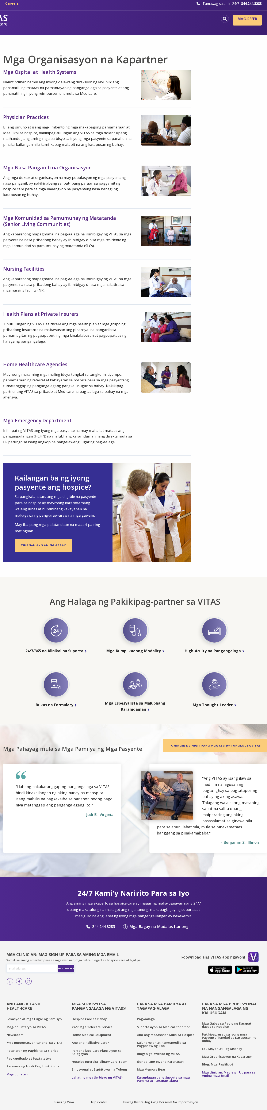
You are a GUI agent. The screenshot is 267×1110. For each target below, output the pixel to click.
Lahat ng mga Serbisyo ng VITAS (97, 1077)
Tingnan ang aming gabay (43, 545)
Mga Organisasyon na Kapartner (227, 1056)
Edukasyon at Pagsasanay (222, 1049)
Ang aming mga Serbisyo (191, 19)
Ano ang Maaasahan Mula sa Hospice (165, 1035)
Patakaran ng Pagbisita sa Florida (32, 1050)
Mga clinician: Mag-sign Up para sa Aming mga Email (229, 1074)
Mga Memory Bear (151, 1069)
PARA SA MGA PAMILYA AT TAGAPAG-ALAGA (162, 1006)
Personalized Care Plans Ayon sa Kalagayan (97, 1052)
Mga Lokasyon (50, 19)
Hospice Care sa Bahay (89, 1019)
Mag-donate (16, 1074)
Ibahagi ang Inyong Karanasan (160, 1061)
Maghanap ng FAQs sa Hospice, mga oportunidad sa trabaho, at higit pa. (225, 19)
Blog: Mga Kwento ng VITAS (158, 1054)
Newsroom (15, 1035)
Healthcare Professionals (124, 26)
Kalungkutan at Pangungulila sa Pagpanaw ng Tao (161, 1044)
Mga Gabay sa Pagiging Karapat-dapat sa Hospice (227, 1025)
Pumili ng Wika (63, 1102)
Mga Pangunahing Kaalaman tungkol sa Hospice (115, 19)
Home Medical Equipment (91, 1035)
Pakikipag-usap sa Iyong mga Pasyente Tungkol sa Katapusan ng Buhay (229, 1037)
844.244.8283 (103, 926)
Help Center (98, 1102)
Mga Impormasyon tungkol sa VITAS (34, 1042)
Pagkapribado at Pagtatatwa (29, 1058)
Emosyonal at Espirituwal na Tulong (99, 1069)
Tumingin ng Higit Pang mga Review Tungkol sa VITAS (215, 745)
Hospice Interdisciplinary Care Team (99, 1061)
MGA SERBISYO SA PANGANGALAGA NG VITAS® (99, 1006)
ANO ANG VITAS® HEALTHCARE (23, 1006)
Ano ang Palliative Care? (90, 1042)
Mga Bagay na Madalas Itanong (158, 926)
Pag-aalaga (146, 1019)
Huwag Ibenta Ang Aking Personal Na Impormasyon (160, 1102)
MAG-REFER (247, 18)
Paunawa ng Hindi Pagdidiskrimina (33, 1066)
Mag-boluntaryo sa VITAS (26, 1027)
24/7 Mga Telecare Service (92, 1027)
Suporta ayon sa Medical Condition (164, 1027)
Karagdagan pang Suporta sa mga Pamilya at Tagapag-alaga (163, 1079)
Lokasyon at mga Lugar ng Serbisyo (34, 1019)
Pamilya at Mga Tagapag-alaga (184, 26)
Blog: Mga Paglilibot (217, 1064)
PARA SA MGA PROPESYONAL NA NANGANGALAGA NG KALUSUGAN (229, 1008)
